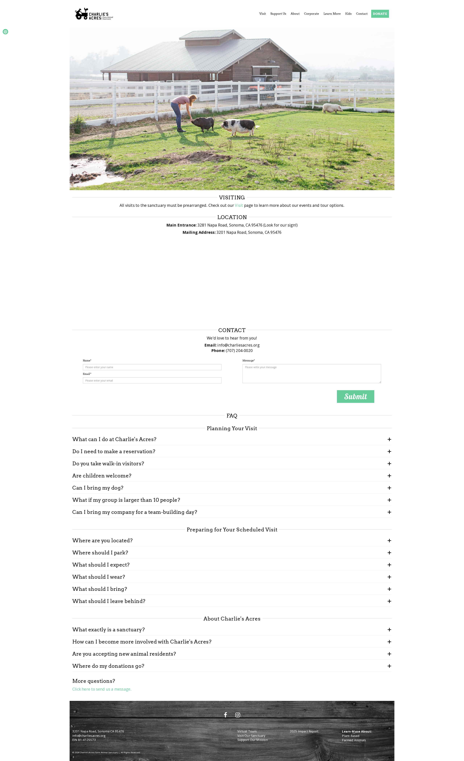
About (295, 13)
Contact (362, 13)
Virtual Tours (247, 731)
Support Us (278, 13)
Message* (249, 360)
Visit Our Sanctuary (251, 735)
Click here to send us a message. (101, 689)
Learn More (332, 13)
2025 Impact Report (304, 731)
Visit (262, 13)
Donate (380, 14)
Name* (87, 360)
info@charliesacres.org (88, 735)
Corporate (311, 13)
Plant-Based (350, 736)
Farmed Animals (354, 740)
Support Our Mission (252, 740)
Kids (348, 13)
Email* (87, 373)
